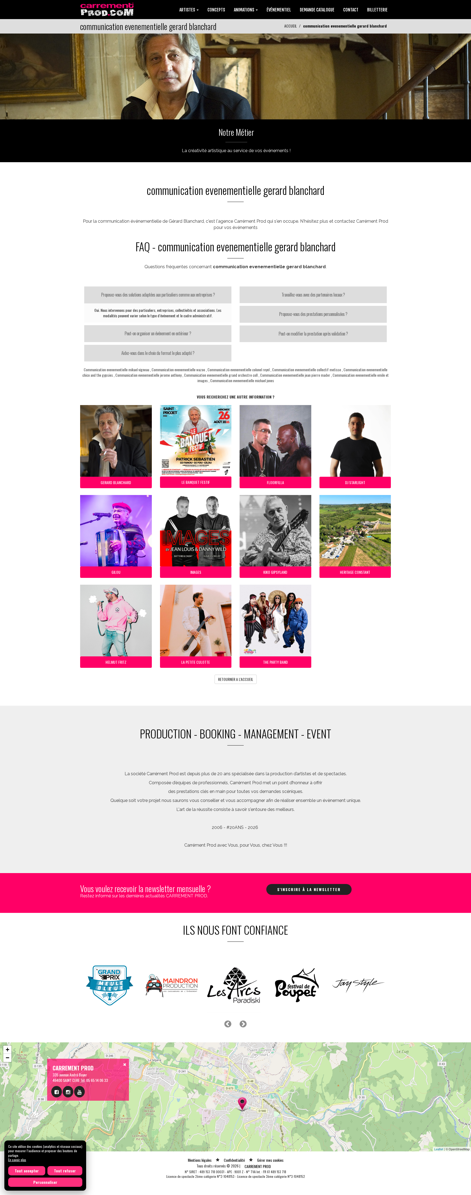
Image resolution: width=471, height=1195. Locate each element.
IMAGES (195, 572)
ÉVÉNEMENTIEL (279, 10)
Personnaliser (45, 1182)
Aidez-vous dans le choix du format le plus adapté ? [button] (157, 353)
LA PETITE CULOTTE (195, 662)
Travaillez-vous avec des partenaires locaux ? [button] (313, 294)
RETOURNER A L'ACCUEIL (235, 679)
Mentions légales (200, 1160)
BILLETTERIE (377, 10)
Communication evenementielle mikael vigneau (116, 369)
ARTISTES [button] (187, 10)
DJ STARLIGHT (355, 482)
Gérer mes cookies (270, 1160)
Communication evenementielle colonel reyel (238, 369)
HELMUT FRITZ (115, 662)
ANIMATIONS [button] (244, 10)
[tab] (157, 294)
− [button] (7, 1057)
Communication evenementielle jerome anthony (148, 375)
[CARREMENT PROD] (107, 9)
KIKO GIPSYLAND (275, 572)
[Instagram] (68, 1091)
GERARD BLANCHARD (116, 482)
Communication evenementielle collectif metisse (306, 369)
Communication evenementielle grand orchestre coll (221, 375)
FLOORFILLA (275, 482)
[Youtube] (79, 1091)
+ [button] (7, 1049)
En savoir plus (17, 1159)
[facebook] (56, 1091)
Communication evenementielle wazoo (178, 369)
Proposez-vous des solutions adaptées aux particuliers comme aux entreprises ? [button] (158, 294)
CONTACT (350, 10)
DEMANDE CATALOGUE (317, 10)
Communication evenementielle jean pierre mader (295, 375)
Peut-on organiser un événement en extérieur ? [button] (158, 333)
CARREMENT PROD (257, 1166)
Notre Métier (236, 132)
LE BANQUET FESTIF (196, 482)
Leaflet (438, 1149)
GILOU (115, 572)
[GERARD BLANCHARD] (235, 76)
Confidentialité (234, 1160)
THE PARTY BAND (275, 662)
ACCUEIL (290, 26)
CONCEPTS (216, 10)
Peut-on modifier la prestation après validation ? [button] (313, 333)
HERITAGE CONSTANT (355, 572)
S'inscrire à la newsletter (309, 889)
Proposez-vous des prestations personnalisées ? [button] (313, 314)
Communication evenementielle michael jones (242, 380)
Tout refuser (65, 1170)
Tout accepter (27, 1170)
